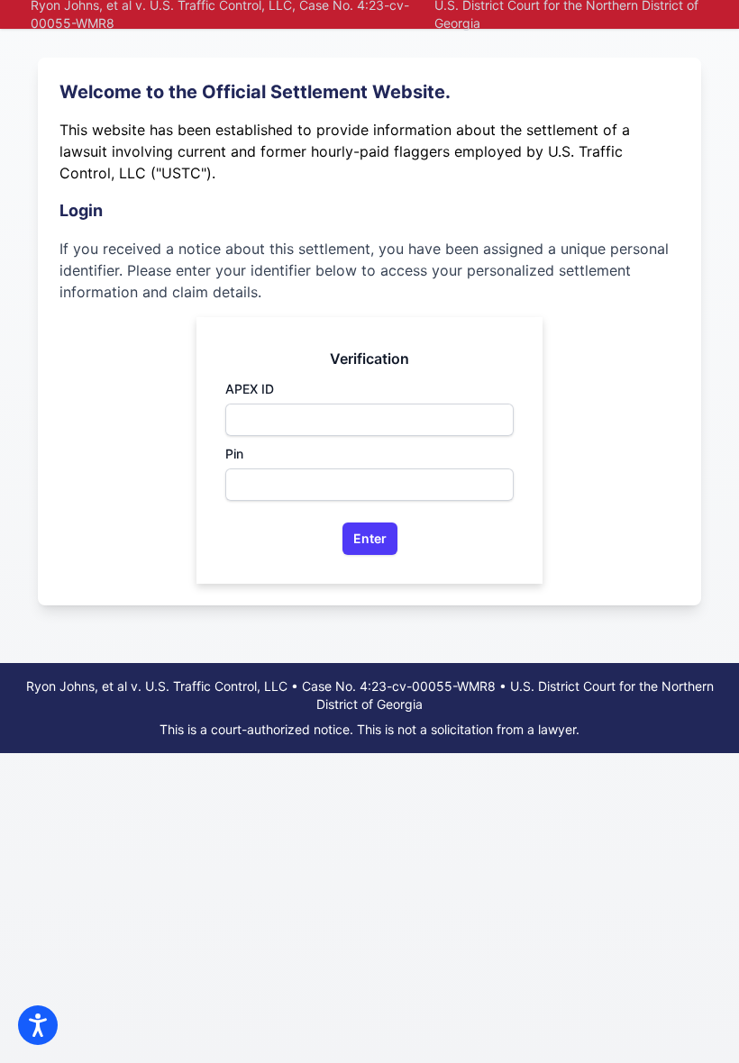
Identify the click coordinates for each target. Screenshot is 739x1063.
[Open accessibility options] (38, 1025)
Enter (370, 538)
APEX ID (249, 388)
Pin (234, 453)
